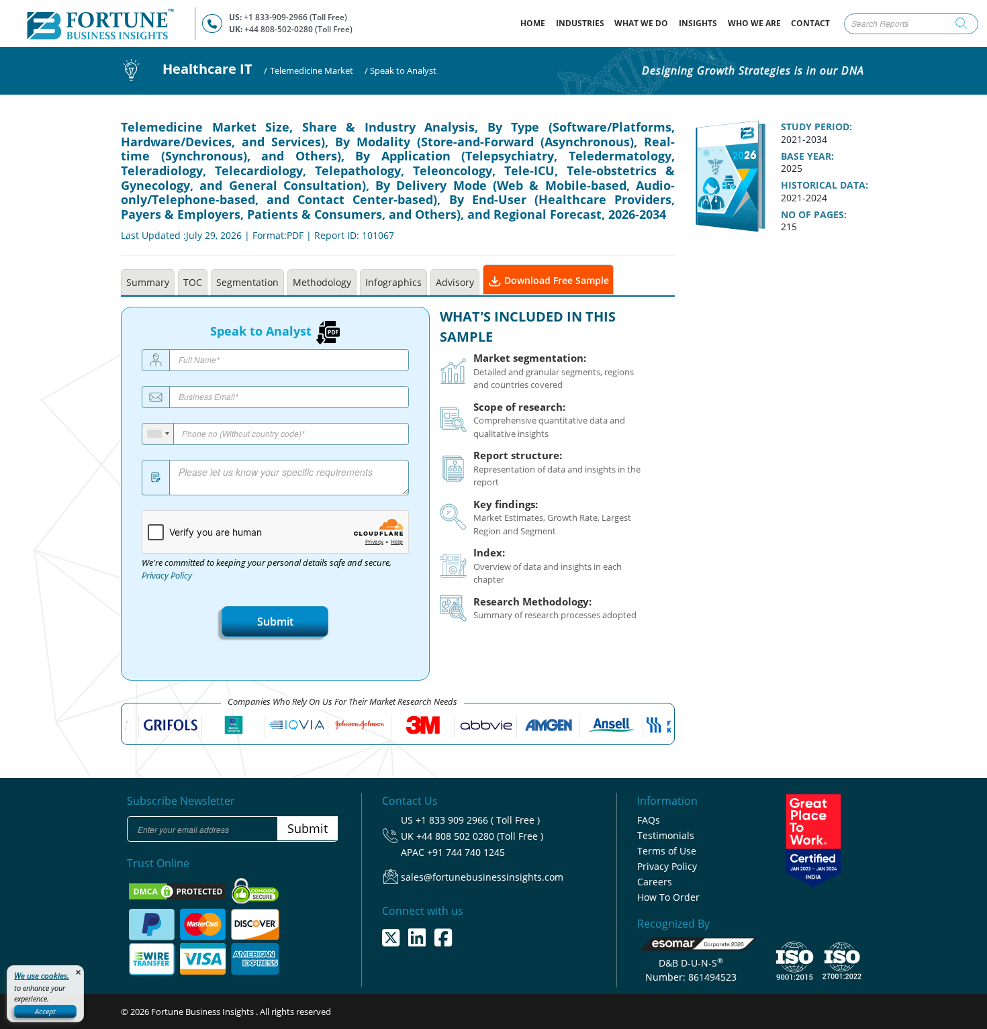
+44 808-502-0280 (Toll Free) (298, 29)
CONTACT (810, 23)
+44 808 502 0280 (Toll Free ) (479, 836)
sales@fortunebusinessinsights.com (482, 877)
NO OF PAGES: (814, 215)
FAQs (648, 820)
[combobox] (158, 434)
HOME (535, 23)
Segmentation (247, 282)
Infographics (393, 282)
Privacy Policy (167, 575)
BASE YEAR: (807, 156)
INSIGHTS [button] (698, 23)
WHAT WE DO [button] (641, 23)
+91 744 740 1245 (466, 852)
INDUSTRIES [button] (580, 23)
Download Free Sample (555, 280)
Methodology (322, 282)
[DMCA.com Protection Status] (178, 890)
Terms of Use (666, 850)
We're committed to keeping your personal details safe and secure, (266, 569)
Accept (45, 1011)
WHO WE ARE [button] (754, 23)
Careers (654, 881)
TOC (192, 282)
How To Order (668, 897)
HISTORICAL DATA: (824, 185)
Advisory (455, 282)
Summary (147, 282)
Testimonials (665, 835)
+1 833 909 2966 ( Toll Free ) (478, 820)
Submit (275, 621)
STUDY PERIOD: (816, 127)
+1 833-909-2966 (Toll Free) (295, 17)
